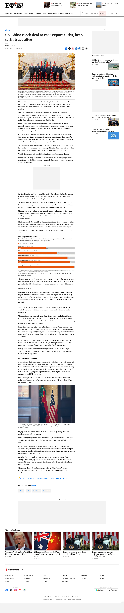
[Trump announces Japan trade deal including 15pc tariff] (113, 122)
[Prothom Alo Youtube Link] (21, 590)
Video (7, 581)
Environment (47, 578)
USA (28, 491)
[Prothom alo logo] (14, 570)
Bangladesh (8, 13)
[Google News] (24, 590)
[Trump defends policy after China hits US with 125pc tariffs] (18, 541)
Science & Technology (69, 578)
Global (7, 30)
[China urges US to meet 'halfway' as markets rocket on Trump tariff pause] (47, 541)
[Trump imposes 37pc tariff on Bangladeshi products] (76, 541)
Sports (26, 13)
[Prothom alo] (14, 5)
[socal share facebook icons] (66, 49)
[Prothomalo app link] (100, 590)
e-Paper (26, 581)
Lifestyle (61, 13)
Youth (44, 13)
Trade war (46, 491)
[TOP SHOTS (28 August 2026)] (98, 5)
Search (45, 581)
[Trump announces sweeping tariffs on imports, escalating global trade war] (105, 541)
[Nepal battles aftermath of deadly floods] (47, 5)
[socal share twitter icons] (69, 49)
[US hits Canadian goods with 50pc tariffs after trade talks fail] (113, 66)
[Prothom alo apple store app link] (113, 590)
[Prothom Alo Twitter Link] (12, 590)
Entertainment (52, 13)
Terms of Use (65, 596)
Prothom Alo (47, 596)
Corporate (84, 578)
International (18, 13)
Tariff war (36, 491)
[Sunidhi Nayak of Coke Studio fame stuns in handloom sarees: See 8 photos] (73, 5)
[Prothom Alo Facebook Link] (7, 590)
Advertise (56, 596)
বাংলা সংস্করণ (65, 582)
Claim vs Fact (69, 13)
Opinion (31, 13)
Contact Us (75, 596)
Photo (102, 578)
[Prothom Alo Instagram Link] (16, 590)
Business (38, 13)
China (21, 491)
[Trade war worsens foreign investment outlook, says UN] (113, 135)
